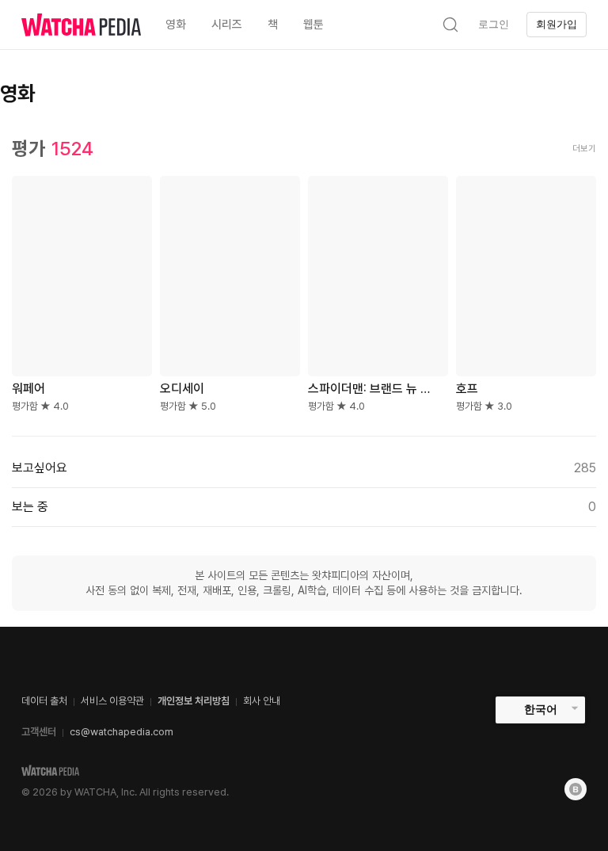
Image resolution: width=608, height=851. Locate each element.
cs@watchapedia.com (121, 732)
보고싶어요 (304, 467)
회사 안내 (261, 701)
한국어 (540, 709)
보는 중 (304, 506)
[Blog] (575, 789)
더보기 (584, 148)
